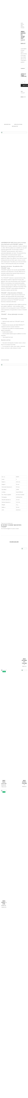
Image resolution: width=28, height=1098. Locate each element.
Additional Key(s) (23, 75)
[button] (2, 897)
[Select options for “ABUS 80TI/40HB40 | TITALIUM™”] (23, 655)
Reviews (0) (15, 126)
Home (22, 23)
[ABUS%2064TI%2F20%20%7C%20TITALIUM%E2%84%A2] (21, 94)
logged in (9, 528)
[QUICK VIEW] (25, 655)
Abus (25, 96)
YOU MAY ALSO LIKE (14, 541)
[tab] (7, 124)
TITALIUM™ (23, 92)
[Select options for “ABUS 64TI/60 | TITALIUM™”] (23, 777)
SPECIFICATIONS (18, 124)
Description (7, 124)
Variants (23, 68)
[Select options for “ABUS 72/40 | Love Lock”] (2, 777)
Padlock (22, 24)
